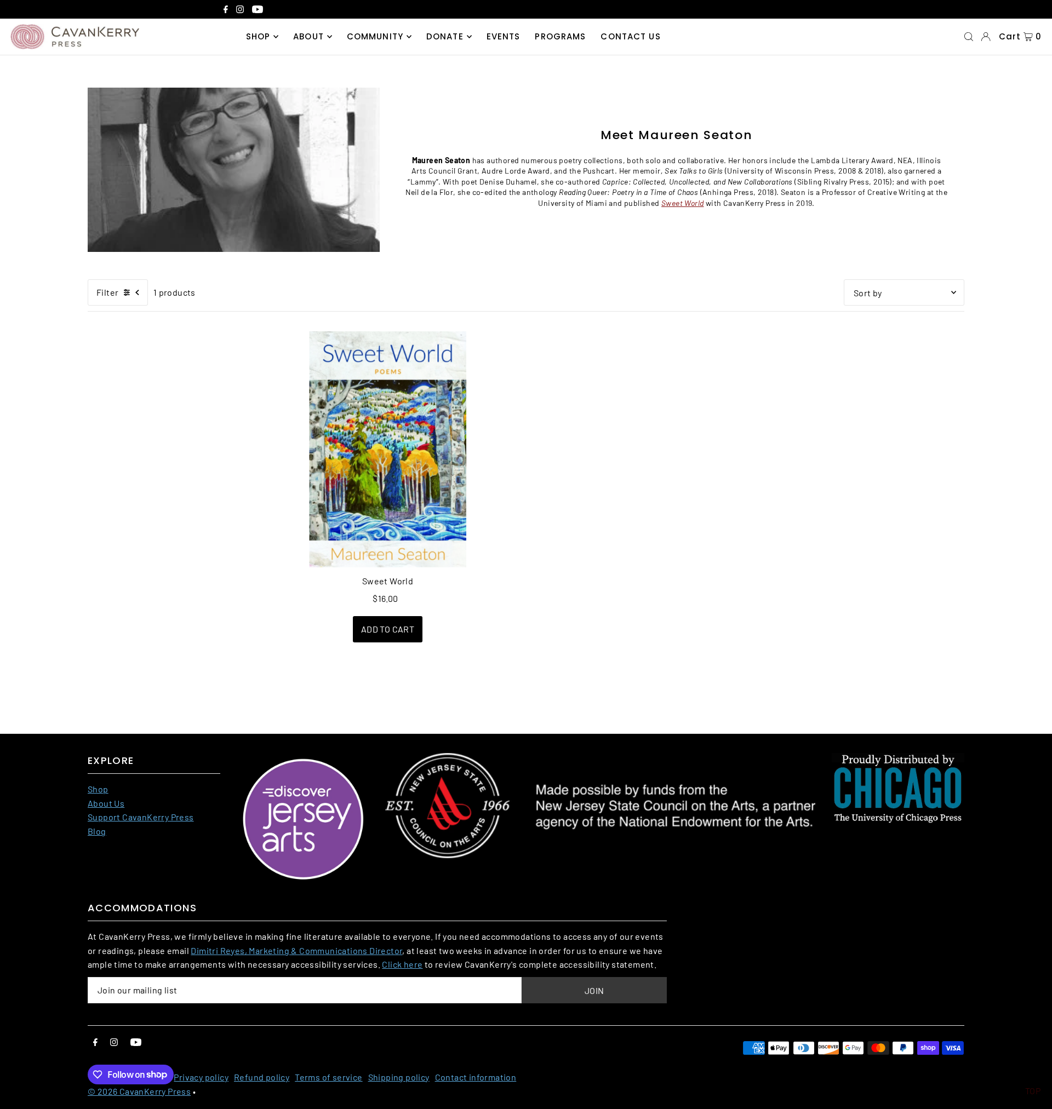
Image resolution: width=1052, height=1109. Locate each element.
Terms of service (328, 1077)
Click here (402, 964)
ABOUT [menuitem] (308, 36)
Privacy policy (201, 1077)
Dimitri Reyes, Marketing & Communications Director (296, 950)
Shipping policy (399, 1077)
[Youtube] (257, 10)
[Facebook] (226, 10)
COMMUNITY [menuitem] (375, 36)
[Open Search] (968, 36)
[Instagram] (240, 10)
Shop (98, 789)
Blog (97, 831)
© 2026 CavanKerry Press (139, 1091)
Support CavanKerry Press (141, 817)
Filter (107, 292)
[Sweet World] (387, 449)
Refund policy (261, 1077)
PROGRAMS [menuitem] (560, 36)
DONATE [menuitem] (445, 36)
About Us (106, 803)
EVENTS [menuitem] (504, 36)
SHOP (258, 36)
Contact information (476, 1077)
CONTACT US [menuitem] (630, 36)
